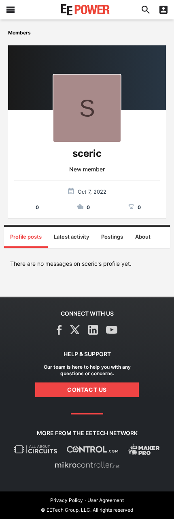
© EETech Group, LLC (65, 510)
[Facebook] (59, 330)
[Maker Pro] (144, 449)
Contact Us (87, 389)
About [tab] (143, 236)
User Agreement (105, 500)
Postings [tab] (112, 236)
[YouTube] (111, 329)
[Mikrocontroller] (87, 464)
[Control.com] (92, 449)
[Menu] (10, 9)
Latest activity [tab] (71, 236)
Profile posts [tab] (26, 236)
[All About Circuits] (35, 449)
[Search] (146, 9)
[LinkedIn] (93, 330)
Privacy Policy (66, 500)
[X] (75, 329)
